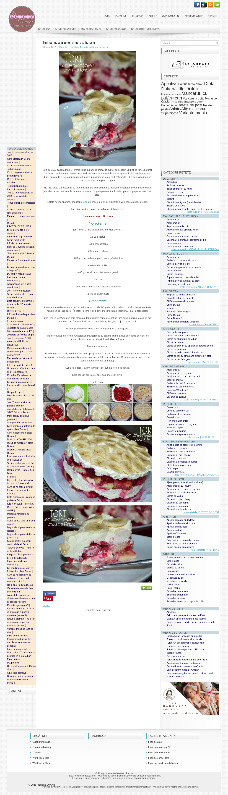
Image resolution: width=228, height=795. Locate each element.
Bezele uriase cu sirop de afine (182, 195)
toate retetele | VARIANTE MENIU (201, 399)
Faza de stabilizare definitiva (145, 29)
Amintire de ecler (175, 185)
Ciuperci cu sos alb (176, 458)
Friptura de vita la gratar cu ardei (183, 280)
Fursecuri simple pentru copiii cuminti (186, 649)
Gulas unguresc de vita (178, 284)
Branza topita (173, 537)
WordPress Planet (41, 763)
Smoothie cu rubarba (177, 594)
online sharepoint (91, 787)
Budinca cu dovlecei (177, 448)
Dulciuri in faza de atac (19, 273)
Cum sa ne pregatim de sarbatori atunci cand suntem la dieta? (19, 578)
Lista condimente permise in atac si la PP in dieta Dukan (20, 304)
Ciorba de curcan (175, 342)
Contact (212, 15)
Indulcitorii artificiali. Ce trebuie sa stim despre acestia (19, 642)
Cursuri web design (42, 747)
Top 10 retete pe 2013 (18, 338)
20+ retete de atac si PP (20, 331)
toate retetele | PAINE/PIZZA (204, 324)
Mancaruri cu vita (193, 98)
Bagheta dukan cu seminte (180, 298)
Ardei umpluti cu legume (179, 373)
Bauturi (182, 84)
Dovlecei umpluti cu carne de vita (184, 267)
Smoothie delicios (176, 598)
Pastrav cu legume (176, 431)
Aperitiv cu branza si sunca (181, 523)
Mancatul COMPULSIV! (19, 439)
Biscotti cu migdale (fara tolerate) (184, 202)
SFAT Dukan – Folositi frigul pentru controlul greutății (18, 416)
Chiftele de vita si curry (178, 264)
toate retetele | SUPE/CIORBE (203, 362)
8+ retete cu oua (16, 321)
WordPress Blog (40, 758)
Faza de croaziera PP (65, 29)
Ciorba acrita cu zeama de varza (183, 335)
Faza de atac (44, 29)
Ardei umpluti (173, 223)
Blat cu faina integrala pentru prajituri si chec (190, 209)
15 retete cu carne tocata (20, 328)
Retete (153, 15)
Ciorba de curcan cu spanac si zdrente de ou (190, 345)
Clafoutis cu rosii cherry (179, 465)
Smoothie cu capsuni (177, 591)
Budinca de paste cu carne (180, 386)
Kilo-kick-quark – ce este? (21, 503)
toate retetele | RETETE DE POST (201, 512)
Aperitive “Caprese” (176, 533)
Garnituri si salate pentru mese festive (186, 618)
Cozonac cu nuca (176, 656)
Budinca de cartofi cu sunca (181, 383)
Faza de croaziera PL (91, 29)
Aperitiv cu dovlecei (177, 526)
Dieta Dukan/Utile (170, 15)
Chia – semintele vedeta (20, 165)
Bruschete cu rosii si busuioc (181, 492)
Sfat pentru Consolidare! (20, 422)
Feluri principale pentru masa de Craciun (187, 659)
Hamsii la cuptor (175, 427)
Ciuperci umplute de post (179, 509)
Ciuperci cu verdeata (177, 506)
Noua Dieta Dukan (194, 15)
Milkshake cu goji (176, 577)
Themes (36, 752)
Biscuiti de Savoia (176, 205)
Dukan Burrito (174, 270)
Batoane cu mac (175, 192)
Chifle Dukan (173, 304)
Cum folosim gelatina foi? (20, 324)
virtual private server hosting (165, 787)
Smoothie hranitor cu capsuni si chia (185, 601)
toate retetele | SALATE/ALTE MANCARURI (196, 474)
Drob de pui (172, 468)
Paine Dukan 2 (174, 318)
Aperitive (169, 83)
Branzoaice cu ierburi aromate (182, 543)
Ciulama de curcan (176, 396)
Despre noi (120, 15)
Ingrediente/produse (171, 94)
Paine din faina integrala (179, 311)
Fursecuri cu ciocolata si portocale (184, 639)
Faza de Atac (14, 659)
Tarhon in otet (14, 169)
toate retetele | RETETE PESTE (202, 437)
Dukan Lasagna (175, 274)
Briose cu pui (173, 233)
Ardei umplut (173, 219)
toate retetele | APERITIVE (205, 550)
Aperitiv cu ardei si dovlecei (181, 520)
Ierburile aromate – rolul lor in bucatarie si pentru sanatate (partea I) (21, 622)
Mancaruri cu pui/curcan (184, 95)
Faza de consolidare (18, 635)
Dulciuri (46, 605)
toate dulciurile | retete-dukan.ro (203, 212)
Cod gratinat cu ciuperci (179, 414)
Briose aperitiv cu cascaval (181, 547)
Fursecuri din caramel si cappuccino (185, 642)
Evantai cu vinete (176, 472)
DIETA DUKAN (137, 15)
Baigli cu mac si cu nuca (179, 188)
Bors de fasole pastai (177, 332)
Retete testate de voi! (18, 348)
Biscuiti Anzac (174, 653)
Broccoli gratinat (175, 380)
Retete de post (15, 311)
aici (85, 202)
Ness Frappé (173, 588)
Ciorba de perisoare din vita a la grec (185, 352)
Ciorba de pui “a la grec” (179, 359)
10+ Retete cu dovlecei (19, 290)
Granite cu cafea (175, 567)
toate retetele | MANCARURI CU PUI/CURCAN (195, 249)
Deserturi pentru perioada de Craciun (185, 666)
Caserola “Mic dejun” (177, 390)
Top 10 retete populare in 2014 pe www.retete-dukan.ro (20, 196)
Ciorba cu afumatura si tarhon (182, 339)
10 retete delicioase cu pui (21, 334)
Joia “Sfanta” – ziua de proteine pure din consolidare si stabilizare (20, 405)
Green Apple (173, 571)
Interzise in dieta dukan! (20, 365)
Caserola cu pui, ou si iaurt (180, 246)
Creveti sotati (173, 417)
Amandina (172, 182)
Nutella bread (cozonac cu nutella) (184, 636)
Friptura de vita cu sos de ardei (183, 277)
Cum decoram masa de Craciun (183, 669)
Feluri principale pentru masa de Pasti (186, 615)
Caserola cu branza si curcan (182, 236)
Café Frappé (173, 561)
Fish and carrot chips (177, 420)
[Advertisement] (21, 90)
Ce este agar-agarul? (18, 605)
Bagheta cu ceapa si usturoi (181, 294)
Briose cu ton (173, 407)
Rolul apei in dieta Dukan (20, 585)
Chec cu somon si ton (178, 410)
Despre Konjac (15, 392)
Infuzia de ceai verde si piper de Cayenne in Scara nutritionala (20, 246)
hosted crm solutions (191, 787)
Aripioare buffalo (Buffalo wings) (183, 229)
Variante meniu (193, 113)
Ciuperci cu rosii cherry (178, 455)
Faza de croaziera (16, 649)
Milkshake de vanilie (177, 581)
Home (107, 15)
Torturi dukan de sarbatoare (21, 202)
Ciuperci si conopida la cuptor (182, 461)
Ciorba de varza (175, 496)
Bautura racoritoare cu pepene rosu (185, 557)
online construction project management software (130, 787)
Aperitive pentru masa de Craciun (184, 663)
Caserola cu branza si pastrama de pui (186, 239)
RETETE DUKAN (46, 784)
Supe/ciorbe (169, 113)
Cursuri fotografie (41, 742)
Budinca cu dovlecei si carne (181, 260)
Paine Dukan (173, 315)
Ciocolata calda (174, 564)
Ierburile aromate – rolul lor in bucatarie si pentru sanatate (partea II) (21, 612)
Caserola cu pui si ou (177, 243)
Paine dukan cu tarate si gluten (183, 321)
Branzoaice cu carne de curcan (183, 540)
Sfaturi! (11, 476)
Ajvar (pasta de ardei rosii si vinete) (185, 445)
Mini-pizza (172, 308)
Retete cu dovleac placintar (21, 216)
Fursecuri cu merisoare (178, 646)
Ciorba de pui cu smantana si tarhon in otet (189, 356)
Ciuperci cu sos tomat (178, 502)
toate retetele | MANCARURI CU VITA (199, 287)
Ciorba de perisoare (176, 349)
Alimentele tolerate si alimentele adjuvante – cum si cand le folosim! (21, 598)
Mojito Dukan (173, 584)
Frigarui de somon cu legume (181, 424)
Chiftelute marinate (176, 393)
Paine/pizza (169, 105)
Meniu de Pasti (178, 102)
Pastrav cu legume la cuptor (181, 434)
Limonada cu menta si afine (181, 574)
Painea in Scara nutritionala (21, 260)
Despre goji (13, 662)
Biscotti (170, 199)
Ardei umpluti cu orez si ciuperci (183, 376)
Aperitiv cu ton (174, 530)
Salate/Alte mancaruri (187, 109)
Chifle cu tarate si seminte (180, 301)
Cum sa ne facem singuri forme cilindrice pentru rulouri (20, 490)
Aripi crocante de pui (177, 226)
